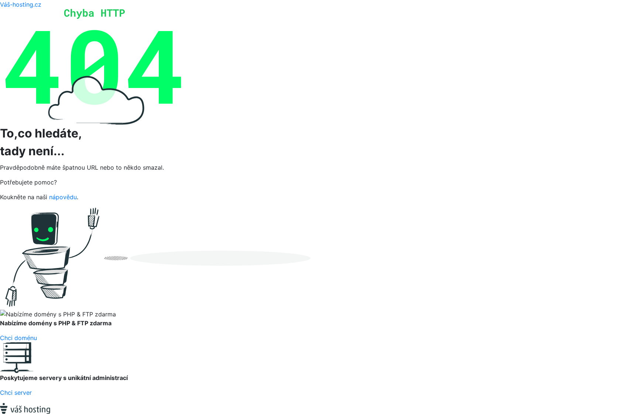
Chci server (16, 392)
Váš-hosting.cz (20, 4)
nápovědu (63, 197)
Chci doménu (18, 338)
